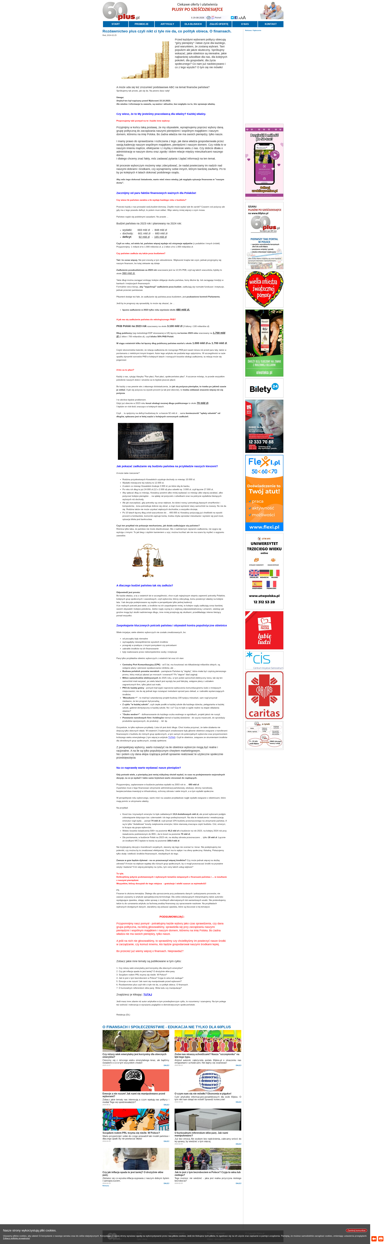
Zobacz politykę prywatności (16, 1238)
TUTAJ (171, 737)
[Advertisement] (264, 76)
